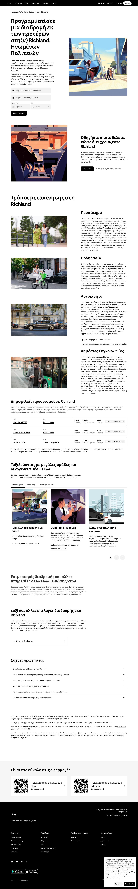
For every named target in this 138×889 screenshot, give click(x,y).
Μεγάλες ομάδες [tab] (17, 485)
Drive (26, 3)
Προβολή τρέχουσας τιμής (115, 421)
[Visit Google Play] (17, 872)
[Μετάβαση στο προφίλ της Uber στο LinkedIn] (12, 861)
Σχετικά (53, 3)
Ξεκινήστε (87, 169)
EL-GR (103, 3)
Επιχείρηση (35, 3)
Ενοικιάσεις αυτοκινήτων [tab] (46, 485)
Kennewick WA (21, 432)
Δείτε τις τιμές (18, 113)
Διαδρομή (18, 3)
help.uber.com (121, 726)
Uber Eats (45, 3)
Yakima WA (19, 442)
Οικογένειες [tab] (31, 485)
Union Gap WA (51, 442)
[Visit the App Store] (31, 871)
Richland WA (20, 422)
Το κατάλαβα (129, 884)
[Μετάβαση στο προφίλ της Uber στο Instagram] (21, 861)
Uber (9, 3)
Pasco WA (48, 422)
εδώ (117, 878)
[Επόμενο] (122, 557)
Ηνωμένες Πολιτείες (19, 12)
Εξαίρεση (118, 884)
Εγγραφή (127, 3)
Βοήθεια (110, 3)
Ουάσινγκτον (34, 12)
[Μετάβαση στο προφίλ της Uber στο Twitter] (26, 861)
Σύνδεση (119, 3)
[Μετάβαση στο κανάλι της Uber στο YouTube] (16, 861)
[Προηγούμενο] (116, 557)
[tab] (58, 484)
